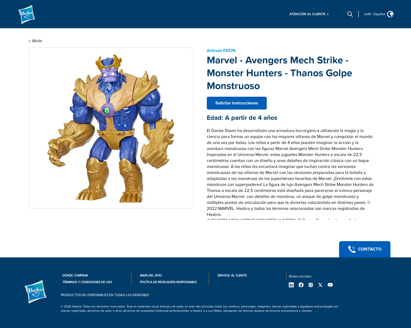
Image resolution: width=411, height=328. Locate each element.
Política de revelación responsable (168, 282)
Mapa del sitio (151, 275)
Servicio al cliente (232, 275)
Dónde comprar (75, 275)
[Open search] (350, 14)
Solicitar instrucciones (236, 103)
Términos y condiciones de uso (87, 282)
